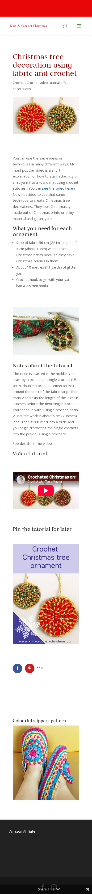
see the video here (57, 188)
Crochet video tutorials (44, 82)
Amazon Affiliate (22, 831)
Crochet (19, 82)
